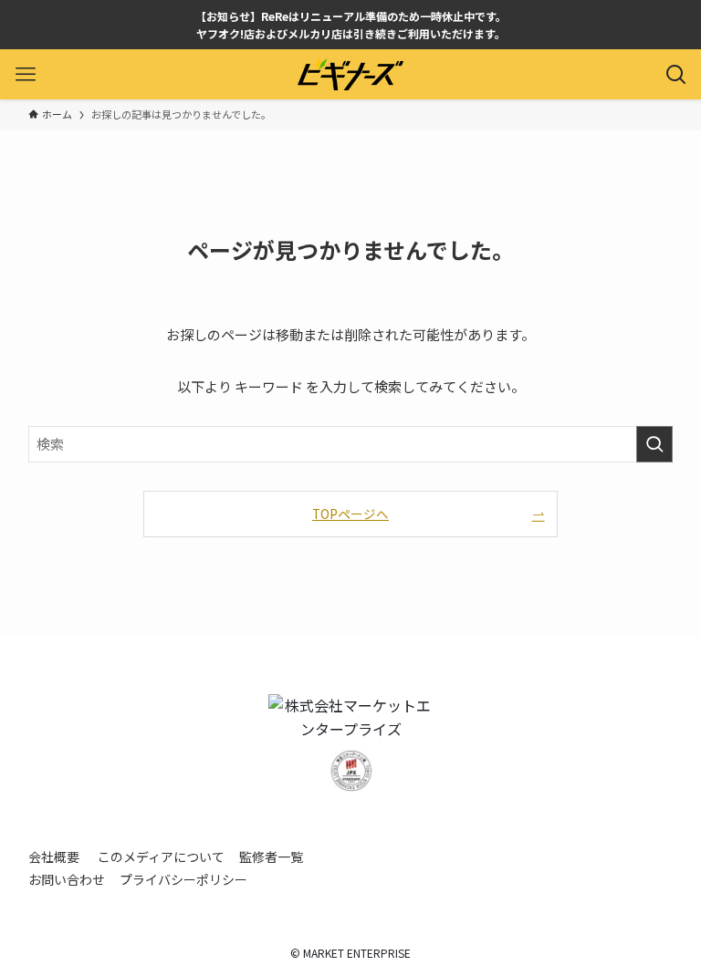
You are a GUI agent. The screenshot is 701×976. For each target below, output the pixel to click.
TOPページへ (350, 513)
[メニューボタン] (25, 74)
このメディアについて (161, 856)
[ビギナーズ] (350, 74)
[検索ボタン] (676, 74)
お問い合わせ (66, 879)
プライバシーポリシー (183, 879)
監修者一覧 (271, 856)
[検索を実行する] (654, 444)
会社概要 (53, 856)
